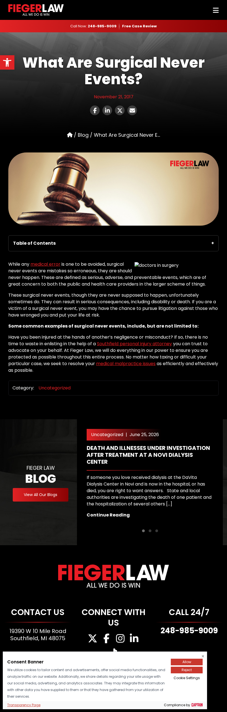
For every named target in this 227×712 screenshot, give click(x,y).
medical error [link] (45, 264)
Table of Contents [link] (34, 243)
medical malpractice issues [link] (126, 363)
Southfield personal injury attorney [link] (134, 344)
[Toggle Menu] (215, 10)
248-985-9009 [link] (102, 26)
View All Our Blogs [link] (40, 494)
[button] (143, 531)
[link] (7, 62)
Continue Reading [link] (108, 515)
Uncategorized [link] (54, 388)
